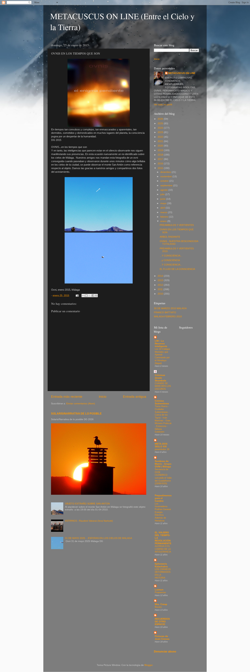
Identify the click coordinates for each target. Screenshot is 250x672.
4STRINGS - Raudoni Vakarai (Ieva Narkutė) (89, 521)
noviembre (166, 176)
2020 (161, 145)
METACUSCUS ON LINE (181, 73)
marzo (164, 212)
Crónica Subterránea (162, 402)
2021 (161, 141)
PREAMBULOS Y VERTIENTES (177, 225)
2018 (161, 154)
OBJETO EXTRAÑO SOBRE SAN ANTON (87, 503)
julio (162, 194)
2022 (161, 137)
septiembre (166, 185)
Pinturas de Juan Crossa (162, 637)
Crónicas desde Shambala (160, 378)
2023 (161, 132)
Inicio (102, 396)
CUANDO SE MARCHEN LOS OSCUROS (163, 386)
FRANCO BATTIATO (165, 312)
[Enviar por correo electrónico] (83, 295)
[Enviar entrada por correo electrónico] (76, 295)
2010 (161, 293)
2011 (160, 289)
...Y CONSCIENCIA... (171, 255)
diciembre (166, 172)
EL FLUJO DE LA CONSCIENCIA (177, 269)
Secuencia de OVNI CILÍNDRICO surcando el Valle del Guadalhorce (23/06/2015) (163, 476)
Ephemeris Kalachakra (161, 565)
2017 (161, 159)
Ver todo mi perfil (163, 104)
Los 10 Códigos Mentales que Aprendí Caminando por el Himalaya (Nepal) (162, 356)
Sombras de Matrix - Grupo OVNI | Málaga (163, 464)
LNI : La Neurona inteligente (161, 344)
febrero (164, 217)
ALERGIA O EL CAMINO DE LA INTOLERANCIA (163, 549)
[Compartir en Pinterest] (96, 295)
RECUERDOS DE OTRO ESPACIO (162, 622)
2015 (161, 168)
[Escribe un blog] (86, 295)
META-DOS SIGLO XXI (161, 445)
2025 (161, 123)
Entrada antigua (134, 396)
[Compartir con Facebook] (93, 295)
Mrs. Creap (161, 604)
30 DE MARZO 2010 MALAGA (170, 308)
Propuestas (160, 592)
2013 (161, 280)
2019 (161, 150)
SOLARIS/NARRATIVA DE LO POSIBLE (76, 413)
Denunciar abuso (165, 651)
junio (163, 199)
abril (163, 207)
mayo (163, 203)
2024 (161, 128)
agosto (164, 190)
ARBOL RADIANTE (170, 237)
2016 (161, 163)
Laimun (159, 589)
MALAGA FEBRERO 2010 (168, 316)
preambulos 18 (162, 449)
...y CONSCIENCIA (170, 260)
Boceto (158, 607)
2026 (161, 119)
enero (163, 221)
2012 (161, 285)
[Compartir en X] (89, 295)
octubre (164, 181)
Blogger (148, 665)
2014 (161, 276)
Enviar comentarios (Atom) (80, 403)
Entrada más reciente (66, 396)
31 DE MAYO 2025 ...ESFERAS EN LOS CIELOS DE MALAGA (98, 538)
